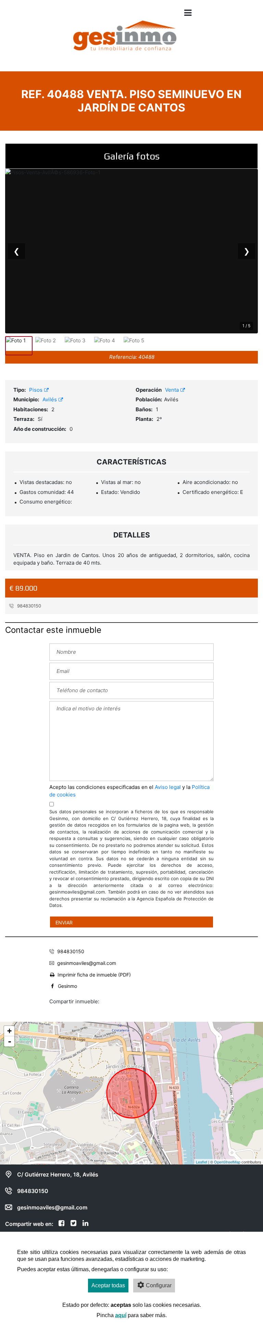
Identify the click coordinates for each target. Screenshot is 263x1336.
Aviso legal (168, 787)
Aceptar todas (108, 1285)
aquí (120, 1315)
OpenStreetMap (227, 1161)
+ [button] (9, 1031)
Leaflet (201, 1161)
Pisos (36, 390)
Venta (172, 390)
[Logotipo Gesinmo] (124, 40)
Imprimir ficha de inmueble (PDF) (94, 975)
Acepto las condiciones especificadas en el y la (129, 791)
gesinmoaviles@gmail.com (86, 963)
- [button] (9, 1041)
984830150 (28, 605)
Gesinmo (67, 986)
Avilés (50, 399)
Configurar (159, 1285)
